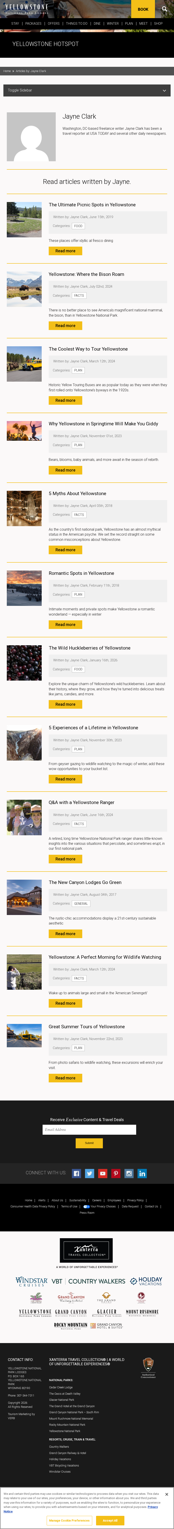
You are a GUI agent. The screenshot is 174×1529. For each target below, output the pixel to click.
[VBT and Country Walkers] (88, 1281)
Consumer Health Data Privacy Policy (32, 1206)
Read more (65, 250)
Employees (114, 1200)
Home (7, 71)
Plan (129, 23)
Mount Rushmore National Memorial (71, 1418)
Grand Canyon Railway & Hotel (67, 1453)
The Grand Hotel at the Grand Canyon (72, 1406)
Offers (54, 23)
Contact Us (151, 1206)
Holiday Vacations (60, 1459)
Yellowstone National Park (64, 1431)
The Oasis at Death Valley (64, 1393)
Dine (97, 23)
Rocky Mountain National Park (67, 1424)
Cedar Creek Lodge (60, 1387)
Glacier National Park (61, 1399)
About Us (57, 1200)
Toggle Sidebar (20, 90)
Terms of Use (69, 1206)
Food (78, 226)
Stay (15, 23)
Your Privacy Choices (103, 1206)
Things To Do (76, 23)
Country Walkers (59, 1446)
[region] (87, 1508)
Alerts (42, 1200)
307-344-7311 (25, 1395)
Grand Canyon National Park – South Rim (74, 1412)
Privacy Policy (135, 1200)
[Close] (167, 1494)
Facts (79, 295)
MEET (143, 23)
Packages (33, 23)
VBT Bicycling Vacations (64, 1465)
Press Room (87, 1212)
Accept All (110, 1520)
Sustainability (77, 1200)
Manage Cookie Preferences (69, 1520)
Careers (97, 1200)
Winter (113, 23)
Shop (158, 23)
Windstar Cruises (60, 1471)
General (81, 903)
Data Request (130, 1206)
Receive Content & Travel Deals (87, 1119)
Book (143, 9)
